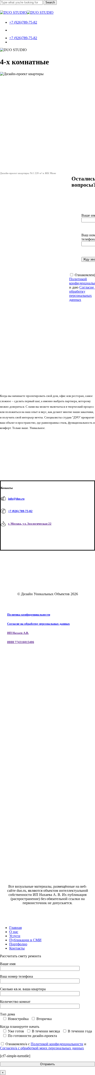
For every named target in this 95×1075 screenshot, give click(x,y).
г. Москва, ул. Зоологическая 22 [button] (29, 523)
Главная (15, 928)
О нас (13, 932)
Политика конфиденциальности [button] (28, 614)
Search (50, 2)
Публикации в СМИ (25, 940)
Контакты (17, 948)
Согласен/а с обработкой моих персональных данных (42, 1048)
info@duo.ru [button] (16, 498)
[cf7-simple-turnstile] (15, 1056)
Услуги (14, 936)
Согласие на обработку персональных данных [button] (38, 623)
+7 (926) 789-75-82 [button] (20, 511)
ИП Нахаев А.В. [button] (18, 633)
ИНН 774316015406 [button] (20, 642)
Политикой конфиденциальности (57, 1044)
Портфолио (18, 944)
